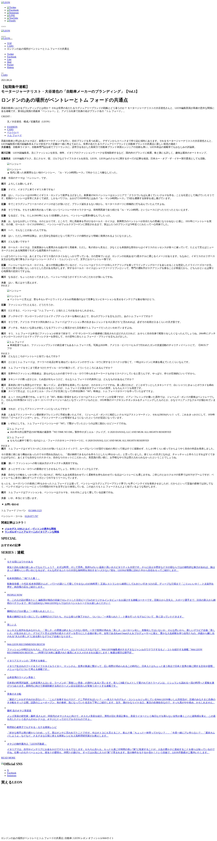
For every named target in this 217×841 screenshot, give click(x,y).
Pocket (10, 64)
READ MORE (8, 757)
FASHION (12, 127)
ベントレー (13, 132)
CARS (10, 46)
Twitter (10, 54)
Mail (9, 62)
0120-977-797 (31, 516)
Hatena (10, 67)
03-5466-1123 (35, 510)
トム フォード (14, 135)
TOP (9, 43)
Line (9, 59)
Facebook (11, 57)
